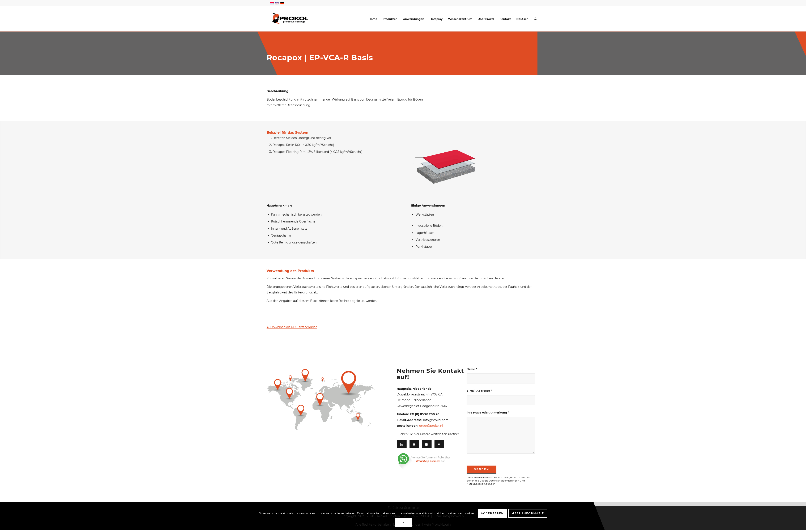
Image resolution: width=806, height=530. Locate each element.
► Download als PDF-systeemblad (292, 327)
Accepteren (492, 513)
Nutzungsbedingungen (481, 483)
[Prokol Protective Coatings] (290, 18)
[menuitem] (373, 18)
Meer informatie (528, 513)
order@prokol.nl (431, 426)
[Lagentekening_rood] (443, 156)
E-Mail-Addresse (479, 390)
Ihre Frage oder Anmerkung (488, 412)
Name (472, 369)
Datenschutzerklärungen (504, 480)
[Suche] (535, 18)
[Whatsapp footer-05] (428, 461)
